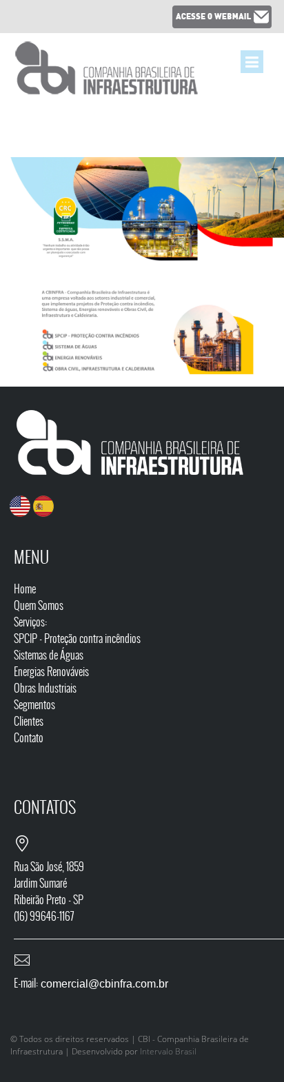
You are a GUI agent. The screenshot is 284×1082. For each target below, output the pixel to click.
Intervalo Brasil (168, 1051)
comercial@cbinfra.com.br (103, 984)
